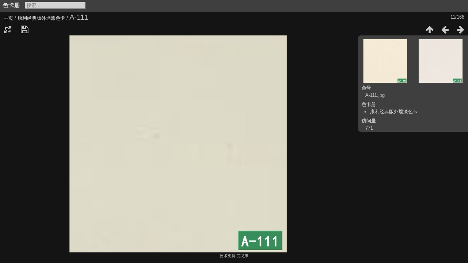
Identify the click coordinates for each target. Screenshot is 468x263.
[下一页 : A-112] (460, 29)
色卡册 (11, 5)
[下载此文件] (24, 29)
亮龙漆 (243, 256)
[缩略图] (429, 29)
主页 (8, 18)
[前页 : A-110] (445, 29)
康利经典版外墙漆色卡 (41, 18)
